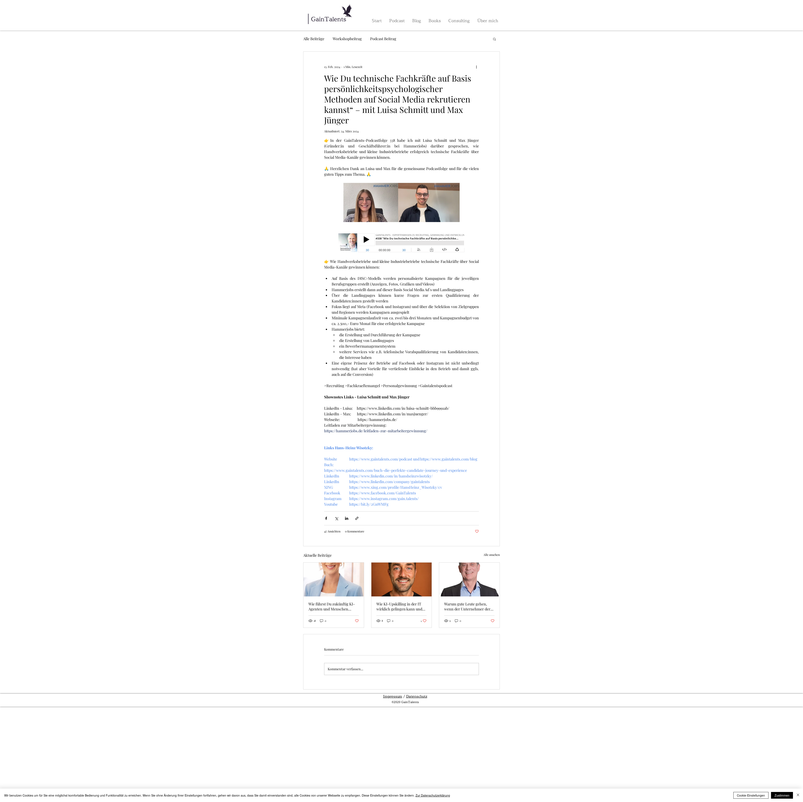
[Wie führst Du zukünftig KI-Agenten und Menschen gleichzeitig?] (333, 579)
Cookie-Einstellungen (751, 795)
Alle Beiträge (313, 38)
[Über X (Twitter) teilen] (336, 518)
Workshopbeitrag (347, 38)
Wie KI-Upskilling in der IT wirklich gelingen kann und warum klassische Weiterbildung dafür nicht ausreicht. (399, 606)
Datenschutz (416, 696)
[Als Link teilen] (357, 518)
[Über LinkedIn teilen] (347, 518)
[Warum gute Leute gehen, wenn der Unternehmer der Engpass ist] (469, 579)
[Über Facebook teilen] (326, 518)
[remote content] (401, 243)
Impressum (392, 696)
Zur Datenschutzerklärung (433, 795)
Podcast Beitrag (383, 38)
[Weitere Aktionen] (476, 66)
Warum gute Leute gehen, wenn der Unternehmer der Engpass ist (467, 606)
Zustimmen (782, 795)
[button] (494, 39)
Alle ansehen (491, 555)
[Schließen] (797, 795)
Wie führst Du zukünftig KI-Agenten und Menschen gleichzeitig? (331, 606)
